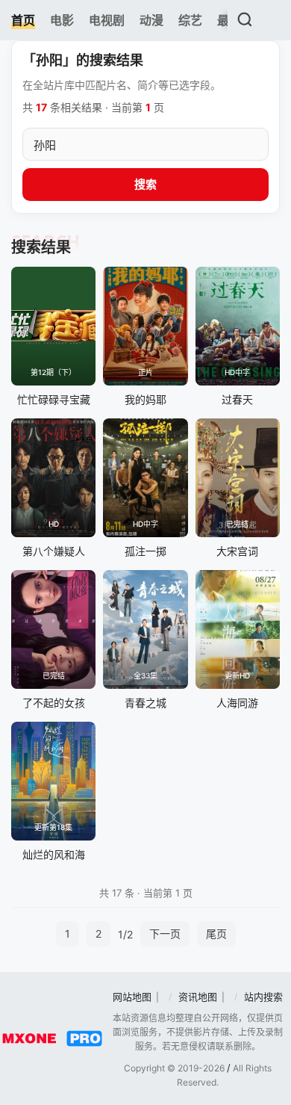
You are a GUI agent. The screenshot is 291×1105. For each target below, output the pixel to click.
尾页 (216, 933)
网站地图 (132, 997)
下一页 (165, 933)
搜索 (145, 184)
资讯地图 (197, 997)
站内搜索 (263, 997)
